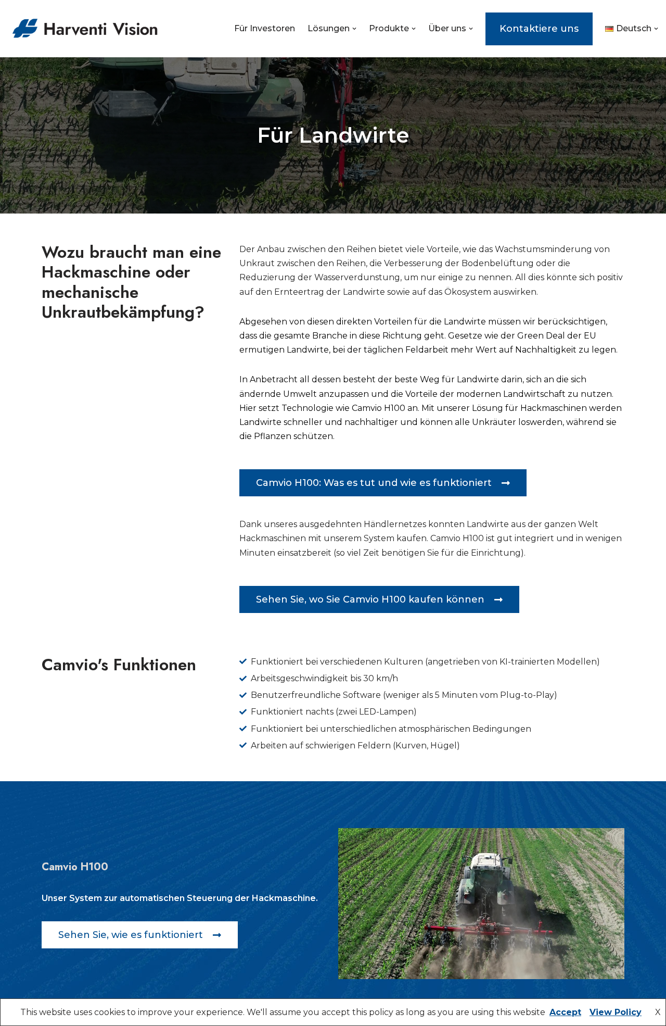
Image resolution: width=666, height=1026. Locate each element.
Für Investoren (264, 28)
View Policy (616, 1012)
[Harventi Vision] (85, 28)
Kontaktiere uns (539, 28)
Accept (565, 1012)
